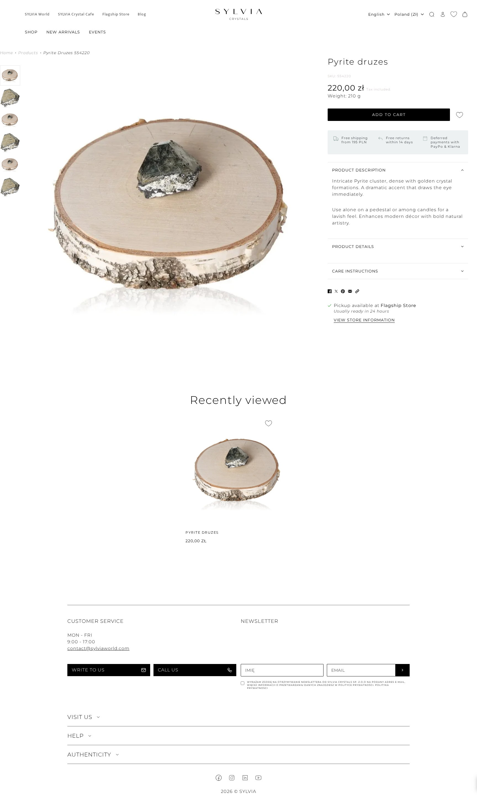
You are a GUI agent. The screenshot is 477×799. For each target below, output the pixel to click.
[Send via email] (350, 291)
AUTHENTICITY (89, 754)
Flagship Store (115, 14)
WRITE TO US (88, 670)
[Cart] (465, 14)
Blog (142, 14)
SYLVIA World (37, 14)
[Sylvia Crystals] (238, 14)
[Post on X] (336, 291)
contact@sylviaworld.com (98, 648)
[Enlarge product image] (174, 210)
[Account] (442, 14)
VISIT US (79, 717)
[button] (357, 291)
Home (6, 53)
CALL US (168, 670)
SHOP (31, 32)
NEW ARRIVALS (63, 32)
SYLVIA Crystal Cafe (76, 14)
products (28, 53)
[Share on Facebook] (329, 291)
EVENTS (97, 32)
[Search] (431, 14)
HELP (75, 735)
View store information (364, 320)
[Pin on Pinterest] (343, 291)
